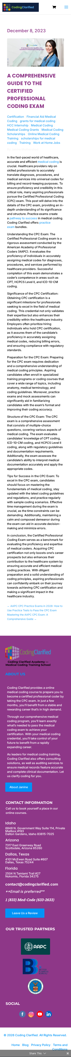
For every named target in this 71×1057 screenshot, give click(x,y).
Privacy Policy (41, 1045)
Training (25, 142)
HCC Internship (17, 125)
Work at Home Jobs (46, 142)
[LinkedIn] (48, 1014)
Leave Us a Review (25, 913)
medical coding (48, 161)
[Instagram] (31, 1014)
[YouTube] (40, 1014)
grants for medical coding (37, 121)
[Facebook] (22, 1014)
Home (15, 1045)
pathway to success (23, 218)
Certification (15, 116)
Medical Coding (42, 125)
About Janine (18, 787)
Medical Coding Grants (23, 129)
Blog (25, 1045)
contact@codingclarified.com (31, 884)
